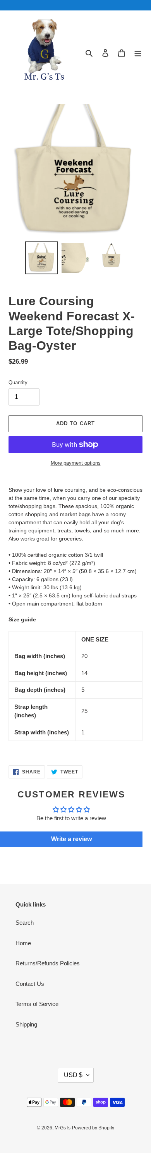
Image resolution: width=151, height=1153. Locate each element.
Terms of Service (36, 1004)
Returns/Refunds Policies (47, 963)
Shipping (26, 1024)
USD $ (73, 1075)
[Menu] (138, 52)
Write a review (71, 839)
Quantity (18, 382)
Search (24, 922)
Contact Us (29, 983)
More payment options (76, 463)
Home (23, 943)
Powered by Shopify (93, 1128)
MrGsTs (62, 1128)
